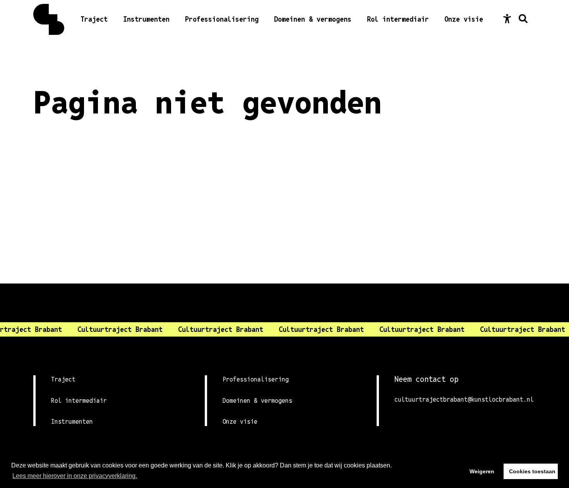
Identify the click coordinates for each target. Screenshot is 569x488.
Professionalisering (222, 19)
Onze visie (463, 19)
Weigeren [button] (482, 471)
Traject (94, 19)
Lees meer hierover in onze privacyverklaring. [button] (74, 476)
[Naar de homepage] (48, 19)
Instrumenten (146, 19)
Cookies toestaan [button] (532, 471)
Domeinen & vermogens (312, 19)
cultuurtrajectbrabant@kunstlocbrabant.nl (464, 399)
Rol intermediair (398, 19)
